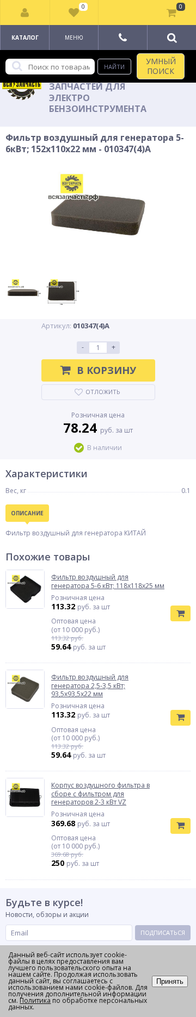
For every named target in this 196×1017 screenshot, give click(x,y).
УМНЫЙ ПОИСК (161, 66)
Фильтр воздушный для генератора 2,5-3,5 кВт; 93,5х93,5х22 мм (89, 685)
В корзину (106, 370)
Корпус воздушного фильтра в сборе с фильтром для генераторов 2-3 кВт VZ (100, 794)
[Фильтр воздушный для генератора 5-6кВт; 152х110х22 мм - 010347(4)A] (98, 214)
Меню (74, 37)
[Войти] (25, 12)
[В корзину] (180, 613)
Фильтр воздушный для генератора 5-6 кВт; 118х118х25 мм (107, 581)
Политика (35, 1000)
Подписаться (162, 932)
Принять (169, 981)
